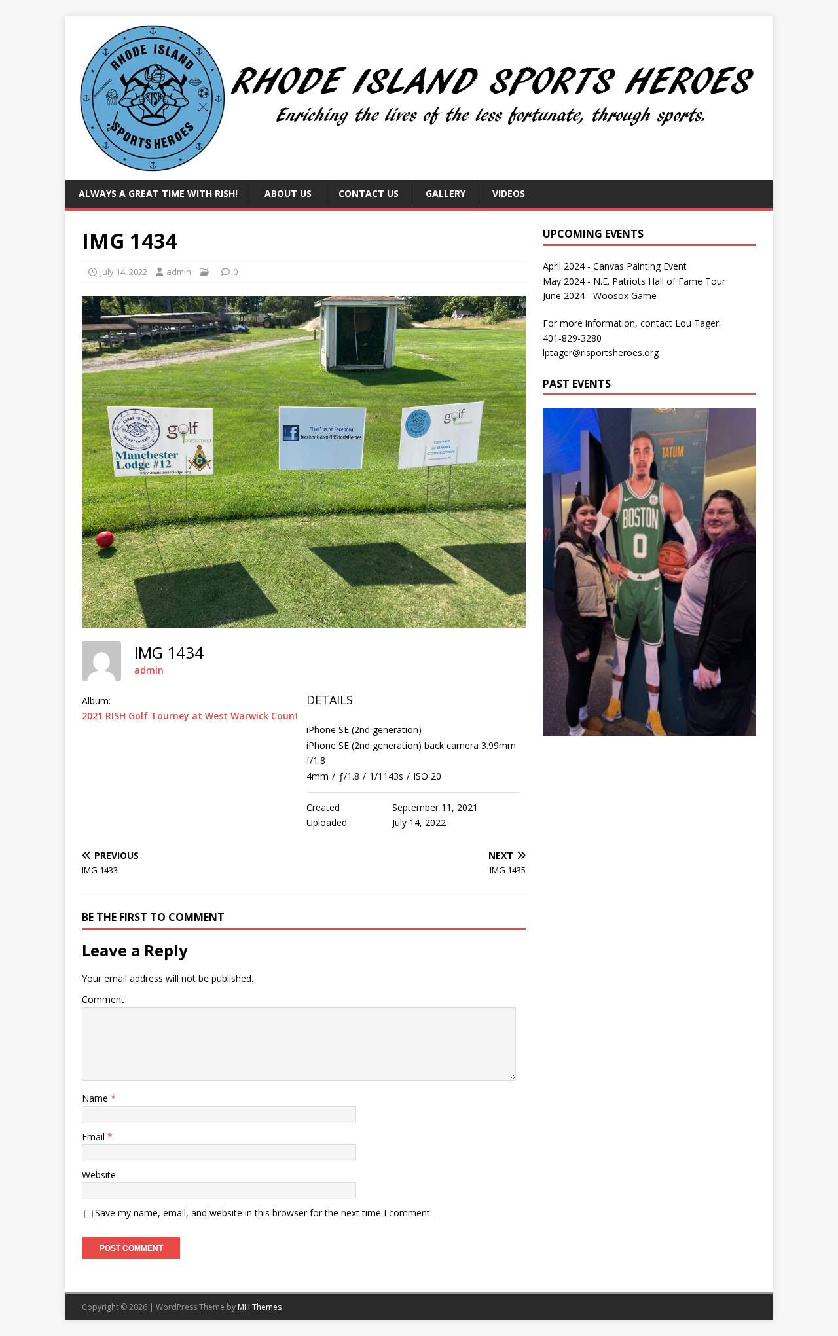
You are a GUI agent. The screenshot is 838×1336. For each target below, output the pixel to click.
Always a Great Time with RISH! (158, 193)
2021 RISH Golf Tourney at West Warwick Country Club (206, 716)
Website (99, 1174)
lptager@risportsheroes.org (601, 352)
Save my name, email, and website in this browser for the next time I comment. (263, 1212)
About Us (288, 193)
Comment (103, 999)
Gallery (445, 193)
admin (178, 272)
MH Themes (260, 1306)
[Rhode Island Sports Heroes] (419, 172)
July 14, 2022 (123, 272)
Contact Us (368, 193)
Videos (508, 193)
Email (94, 1136)
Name (96, 1098)
